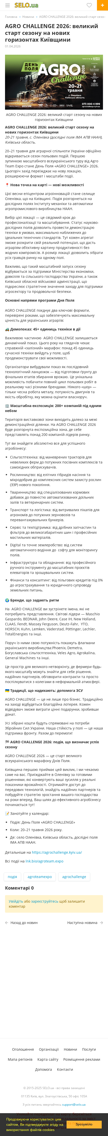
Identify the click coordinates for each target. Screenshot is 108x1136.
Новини (70, 1049)
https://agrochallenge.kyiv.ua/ (57, 852)
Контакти (65, 1069)
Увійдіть (16, 901)
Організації (49, 1049)
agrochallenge (74, 876)
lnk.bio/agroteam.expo (44, 861)
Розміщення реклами (81, 1059)
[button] (56, 1130)
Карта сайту (47, 1059)
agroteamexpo (40, 876)
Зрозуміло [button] (84, 1124)
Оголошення (23, 1049)
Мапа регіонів (20, 1059)
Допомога (43, 1069)
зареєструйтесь (44, 901)
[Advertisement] (54, 983)
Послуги (89, 1049)
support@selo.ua (74, 1104)
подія (12, 876)
